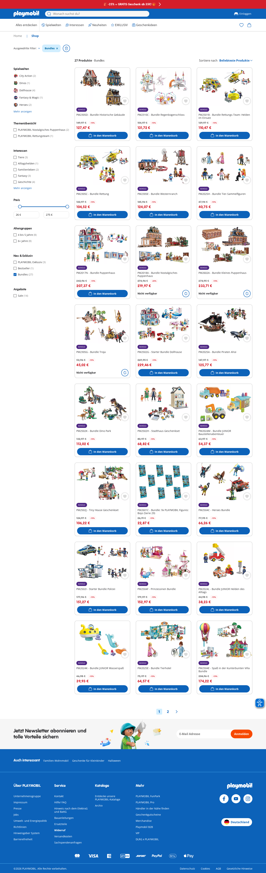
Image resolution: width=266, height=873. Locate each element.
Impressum (20, 802)
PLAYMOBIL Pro (145, 802)
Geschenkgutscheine (148, 814)
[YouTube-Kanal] (235, 798)
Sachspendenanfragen (68, 842)
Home (18, 36)
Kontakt (59, 796)
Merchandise (144, 820)
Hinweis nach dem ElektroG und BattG (71, 810)
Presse (18, 808)
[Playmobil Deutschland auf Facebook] (224, 798)
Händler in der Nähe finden (152, 808)
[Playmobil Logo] (26, 14)
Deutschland (240, 822)
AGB (218, 868)
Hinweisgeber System (27, 833)
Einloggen (245, 13)
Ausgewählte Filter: (25, 48)
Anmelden (241, 734)
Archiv (99, 805)
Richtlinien (20, 827)
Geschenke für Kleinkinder (88, 760)
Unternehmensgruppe (27, 796)
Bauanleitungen (64, 818)
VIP (137, 833)
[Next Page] (177, 712)
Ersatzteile (60, 824)
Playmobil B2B (144, 827)
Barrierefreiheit (23, 839)
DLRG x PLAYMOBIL (147, 839)
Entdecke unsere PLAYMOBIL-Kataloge (107, 797)
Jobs (16, 814)
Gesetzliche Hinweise (239, 868)
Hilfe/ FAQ (60, 802)
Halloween (114, 760)
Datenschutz (187, 868)
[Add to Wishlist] (124, 101)
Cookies (205, 868)
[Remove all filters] (66, 48)
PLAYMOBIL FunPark (148, 796)
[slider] (20, 206)
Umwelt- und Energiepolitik (30, 820)
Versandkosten (63, 836)
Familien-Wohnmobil (56, 760)
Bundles (50, 48)
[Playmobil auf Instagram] (247, 798)
